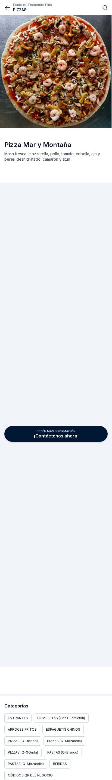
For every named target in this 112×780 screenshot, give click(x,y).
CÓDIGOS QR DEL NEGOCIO (30, 775)
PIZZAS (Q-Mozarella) (64, 741)
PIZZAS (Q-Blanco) (23, 741)
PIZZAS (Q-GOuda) (23, 752)
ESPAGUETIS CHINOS (63, 729)
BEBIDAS (60, 764)
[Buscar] (105, 7)
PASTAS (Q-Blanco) (62, 752)
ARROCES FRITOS (22, 729)
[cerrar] (7, 7)
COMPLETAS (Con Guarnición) (61, 718)
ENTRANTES (18, 718)
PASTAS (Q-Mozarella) (26, 764)
